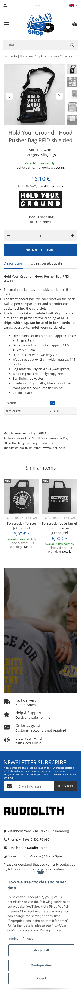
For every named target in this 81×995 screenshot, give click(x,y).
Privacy (28, 938)
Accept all (41, 950)
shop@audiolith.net (34, 848)
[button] (38, 5)
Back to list (10, 56)
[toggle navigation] (6, 24)
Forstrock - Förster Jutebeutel (21, 525)
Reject (41, 978)
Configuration (41, 965)
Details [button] (60, 167)
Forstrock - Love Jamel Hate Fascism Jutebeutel (59, 528)
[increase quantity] (72, 235)
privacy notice (58, 770)
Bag (52, 403)
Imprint (12, 938)
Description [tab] (13, 263)
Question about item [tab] (48, 263)
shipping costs (53, 186)
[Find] (72, 45)
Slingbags (48, 155)
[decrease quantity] (8, 235)
